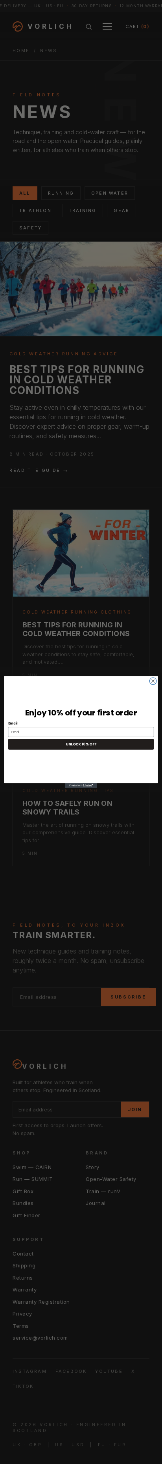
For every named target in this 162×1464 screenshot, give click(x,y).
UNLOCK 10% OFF (81, 744)
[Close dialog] (152, 681)
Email (13, 723)
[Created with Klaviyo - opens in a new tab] (81, 785)
